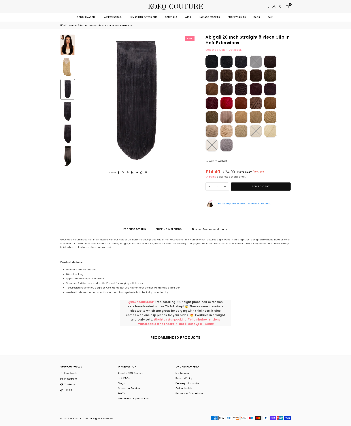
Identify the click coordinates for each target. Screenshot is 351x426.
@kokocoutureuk (141, 302)
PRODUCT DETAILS (134, 229)
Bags (257, 17)
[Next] (191, 100)
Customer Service (129, 388)
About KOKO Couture (131, 373)
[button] (287, 6)
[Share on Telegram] (136, 173)
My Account (183, 373)
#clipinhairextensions (203, 319)
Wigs (188, 17)
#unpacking (177, 319)
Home (63, 25)
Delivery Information (188, 383)
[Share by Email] (146, 173)
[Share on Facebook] (118, 173)
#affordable (146, 324)
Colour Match (85, 17)
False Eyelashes (237, 17)
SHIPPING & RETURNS (169, 229)
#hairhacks (166, 324)
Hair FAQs (124, 378)
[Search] (267, 6)
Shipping (210, 176)
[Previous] (82, 100)
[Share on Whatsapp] (141, 173)
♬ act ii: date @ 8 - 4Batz (194, 324)
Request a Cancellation (190, 393)
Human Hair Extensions (143, 17)
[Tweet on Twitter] (123, 173)
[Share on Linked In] (132, 173)
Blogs (121, 383)
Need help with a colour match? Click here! (244, 203)
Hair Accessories (209, 17)
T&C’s (121, 393)
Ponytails (171, 17)
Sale (270, 17)
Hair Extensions (112, 17)
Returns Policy (184, 378)
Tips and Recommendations (209, 229)
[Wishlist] (280, 6)
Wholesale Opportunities (133, 398)
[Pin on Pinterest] (127, 173)
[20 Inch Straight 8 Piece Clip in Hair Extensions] (67, 45)
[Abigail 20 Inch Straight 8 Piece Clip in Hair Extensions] (67, 67)
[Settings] (274, 6)
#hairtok (160, 319)
